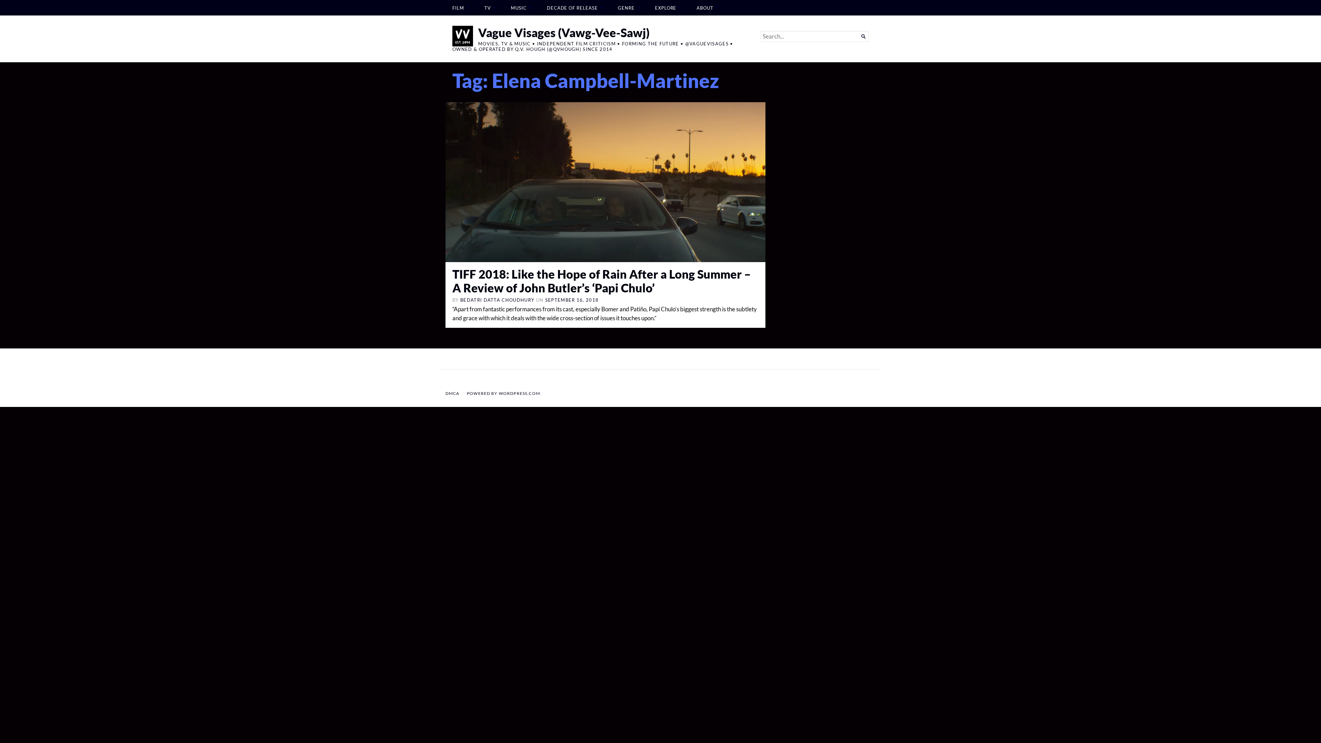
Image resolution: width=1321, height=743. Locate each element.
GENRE (626, 8)
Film (458, 8)
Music (519, 8)
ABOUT (705, 8)
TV (487, 8)
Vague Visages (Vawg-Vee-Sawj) (563, 32)
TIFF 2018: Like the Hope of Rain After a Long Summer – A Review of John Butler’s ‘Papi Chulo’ (601, 281)
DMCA (452, 393)
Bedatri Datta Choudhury (497, 300)
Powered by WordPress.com (503, 393)
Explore (665, 8)
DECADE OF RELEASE (572, 8)
